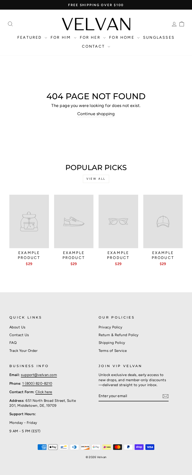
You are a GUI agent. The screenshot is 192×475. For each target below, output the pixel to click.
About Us (17, 327)
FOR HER (91, 37)
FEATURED (30, 37)
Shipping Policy (112, 342)
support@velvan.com (39, 374)
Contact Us (19, 335)
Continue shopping (96, 113)
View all (96, 178)
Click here (43, 392)
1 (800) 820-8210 (37, 383)
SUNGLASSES (159, 37)
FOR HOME (122, 37)
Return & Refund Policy (119, 335)
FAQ (13, 342)
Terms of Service (113, 350)
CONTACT (94, 46)
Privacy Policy (110, 327)
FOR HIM (62, 37)
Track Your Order (23, 350)
